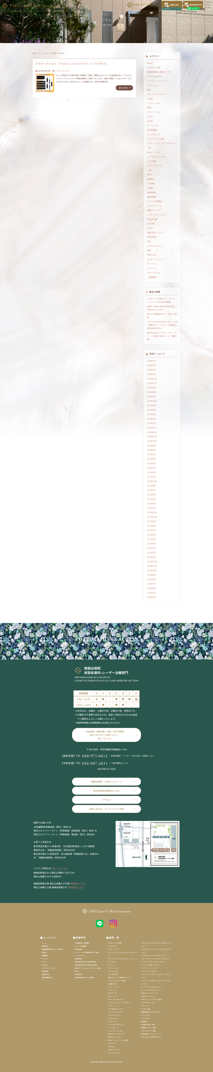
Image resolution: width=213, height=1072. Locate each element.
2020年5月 (151, 592)
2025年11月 (152, 383)
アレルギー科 (79, 955)
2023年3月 (151, 467)
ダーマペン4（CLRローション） (152, 987)
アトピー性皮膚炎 (154, 201)
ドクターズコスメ (62, 71)
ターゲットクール (114, 1053)
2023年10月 (152, 441)
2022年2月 (151, 508)
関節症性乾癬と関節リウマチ (159, 72)
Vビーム (110, 965)
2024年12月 (152, 401)
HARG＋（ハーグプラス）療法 (118, 1040)
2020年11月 (152, 566)
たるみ (150, 116)
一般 (149, 170)
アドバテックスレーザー (157, 81)
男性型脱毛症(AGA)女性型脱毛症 (85, 962)
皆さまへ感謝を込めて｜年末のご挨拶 (162, 315)
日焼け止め (151, 254)
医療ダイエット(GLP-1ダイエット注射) (88, 968)
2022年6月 (151, 494)
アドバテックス (113, 971)
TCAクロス (111, 1046)
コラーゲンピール (154, 165)
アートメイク (152, 125)
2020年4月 (151, 597)
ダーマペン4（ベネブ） (149, 971)
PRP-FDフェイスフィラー (116, 1034)
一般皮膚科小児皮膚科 (82, 943)
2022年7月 (151, 490)
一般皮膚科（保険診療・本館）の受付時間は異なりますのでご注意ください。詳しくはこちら (104, 735)
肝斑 (149, 107)
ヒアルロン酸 (145, 1009)
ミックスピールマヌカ (115, 1031)
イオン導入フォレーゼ (115, 1009)
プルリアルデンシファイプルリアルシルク (155, 959)
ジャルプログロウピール (116, 1024)
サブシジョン (112, 1043)
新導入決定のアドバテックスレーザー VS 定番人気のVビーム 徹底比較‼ (162, 336)
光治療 (150, 188)
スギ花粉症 (151, 161)
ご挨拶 (150, 98)
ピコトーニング (113, 949)
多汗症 (150, 121)
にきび (150, 228)
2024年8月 (151, 410)
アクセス (106, 799)
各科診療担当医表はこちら (106, 790)
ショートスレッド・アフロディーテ (120, 1003)
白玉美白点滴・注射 (148, 1024)
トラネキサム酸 (153, 67)
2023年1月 (151, 476)
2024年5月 (151, 414)
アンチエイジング (154, 205)
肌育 (149, 89)
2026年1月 (151, 374)
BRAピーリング (153, 152)
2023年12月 (152, 432)
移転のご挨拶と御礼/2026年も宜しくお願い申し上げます (162, 308)
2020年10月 (152, 570)
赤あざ (150, 63)
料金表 (44, 952)
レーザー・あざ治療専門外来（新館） (87, 952)
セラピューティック (155, 259)
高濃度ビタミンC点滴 (148, 1028)
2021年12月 (152, 512)
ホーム (37, 53)
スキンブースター (154, 112)
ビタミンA (151, 268)
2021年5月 (151, 539)
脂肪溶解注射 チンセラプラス (151, 1012)
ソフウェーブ (152, 85)
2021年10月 (152, 517)
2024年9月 (151, 405)
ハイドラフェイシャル (115, 1012)
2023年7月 (151, 454)
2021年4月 (151, 543)
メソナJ (110, 1006)
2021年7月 (151, 530)
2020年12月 (152, 561)
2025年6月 (151, 392)
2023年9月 (151, 445)
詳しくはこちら (60, 868)
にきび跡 (151, 223)
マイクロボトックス (148, 1003)
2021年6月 (151, 534)
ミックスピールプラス (156, 156)
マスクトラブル (153, 272)
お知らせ (45, 965)
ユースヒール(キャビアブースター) (152, 962)
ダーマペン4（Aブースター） (151, 990)
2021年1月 (151, 557)
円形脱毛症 (151, 237)
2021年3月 (151, 548)
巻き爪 (150, 174)
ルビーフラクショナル (156, 94)
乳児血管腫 (151, 130)
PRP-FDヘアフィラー (115, 1037)
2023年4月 (151, 463)
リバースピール (113, 1028)
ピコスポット (112, 946)
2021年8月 (151, 525)
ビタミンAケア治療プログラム (151, 1037)
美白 (149, 250)
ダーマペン (151, 263)
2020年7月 (151, 583)
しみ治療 (151, 183)
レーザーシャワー (114, 987)
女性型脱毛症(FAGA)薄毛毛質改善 (86, 965)
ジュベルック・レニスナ (149, 968)
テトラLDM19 (113, 974)
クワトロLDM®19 (154, 76)
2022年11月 (152, 481)
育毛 (149, 241)
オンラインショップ (48, 968)
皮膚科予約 (45, 974)
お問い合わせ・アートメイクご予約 (106, 808)
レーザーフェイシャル (156, 214)
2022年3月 (151, 503)
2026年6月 (151, 365)
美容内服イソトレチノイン (150, 1034)
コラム (45, 53)
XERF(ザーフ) (112, 993)
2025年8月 (151, 387)
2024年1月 (151, 427)
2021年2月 (151, 552)
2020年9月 (151, 575)
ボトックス (145, 1006)
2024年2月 (151, 423)
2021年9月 (151, 521)
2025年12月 (152, 378)
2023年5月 (151, 459)
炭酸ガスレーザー (154, 210)
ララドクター (112, 1021)
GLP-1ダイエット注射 (148, 1031)
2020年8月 (151, 579)
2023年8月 (151, 450)
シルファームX (153, 103)
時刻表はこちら (78, 883)
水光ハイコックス (114, 1050)
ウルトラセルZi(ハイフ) (116, 999)
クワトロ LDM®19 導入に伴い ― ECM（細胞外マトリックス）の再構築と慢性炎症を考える (162, 325)
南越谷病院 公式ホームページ (106, 781)
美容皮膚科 (151, 192)
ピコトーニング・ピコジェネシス (161, 143)
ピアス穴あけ (145, 1018)
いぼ (149, 147)
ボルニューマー (113, 996)
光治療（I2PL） (113, 984)
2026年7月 (151, 360)
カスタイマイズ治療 (155, 139)
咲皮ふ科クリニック (155, 232)
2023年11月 (152, 436)
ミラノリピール (113, 1018)
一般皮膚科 (151, 277)
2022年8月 (151, 485)
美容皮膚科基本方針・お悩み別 (52, 949)
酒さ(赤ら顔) (152, 219)
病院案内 (45, 946)
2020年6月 (151, 588)
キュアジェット (153, 134)
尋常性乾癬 (151, 196)
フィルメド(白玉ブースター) (150, 965)
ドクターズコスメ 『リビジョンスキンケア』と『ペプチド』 (71, 63)
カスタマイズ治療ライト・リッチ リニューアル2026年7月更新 (162, 300)
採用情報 (45, 971)
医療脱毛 (151, 179)
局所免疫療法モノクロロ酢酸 (84, 977)
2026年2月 (151, 369)
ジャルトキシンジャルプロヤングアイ (153, 955)
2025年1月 (151, 396)
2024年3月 (151, 418)
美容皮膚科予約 (47, 977)
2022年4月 (151, 499)
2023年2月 (151, 472)
